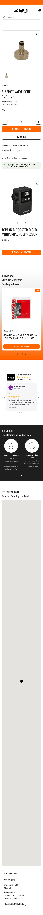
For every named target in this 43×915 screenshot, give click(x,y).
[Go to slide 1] (19, 412)
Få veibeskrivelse (14, 904)
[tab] (21, 873)
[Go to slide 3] (23, 412)
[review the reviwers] (9, 393)
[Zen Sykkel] (21, 11)
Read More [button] (12, 407)
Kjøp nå (21, 136)
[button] (39, 11)
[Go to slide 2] (21, 412)
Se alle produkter (10, 284)
